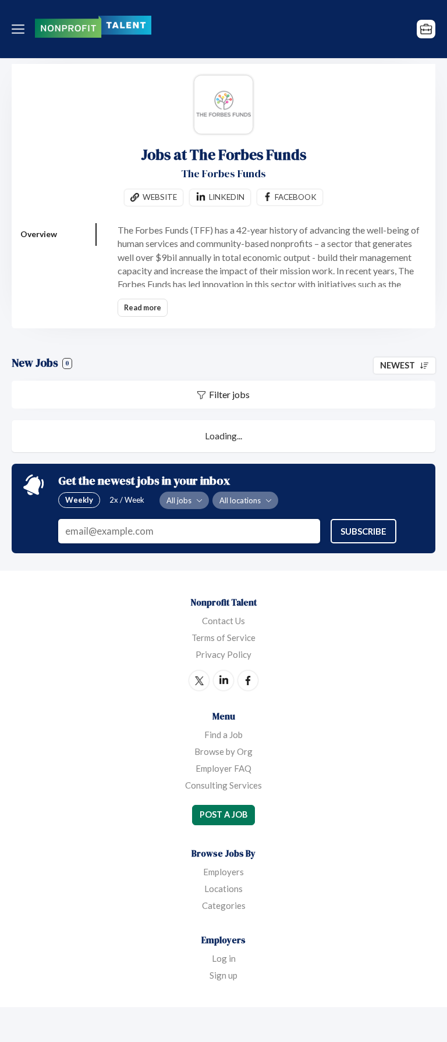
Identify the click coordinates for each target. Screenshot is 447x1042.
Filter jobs (229, 394)
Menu (20, 29)
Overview (38, 234)
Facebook (296, 197)
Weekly (79, 499)
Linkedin (226, 197)
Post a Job (223, 814)
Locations (223, 888)
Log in (224, 958)
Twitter (199, 680)
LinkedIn (223, 680)
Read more (142, 307)
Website (160, 197)
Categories (224, 905)
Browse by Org (223, 751)
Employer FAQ (223, 768)
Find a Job (223, 734)
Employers (223, 871)
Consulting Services (223, 785)
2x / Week (126, 499)
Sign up (223, 975)
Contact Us (223, 620)
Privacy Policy (223, 654)
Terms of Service (223, 637)
